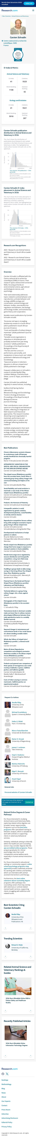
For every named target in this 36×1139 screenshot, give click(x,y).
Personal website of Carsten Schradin (18, 792)
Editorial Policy (7, 1122)
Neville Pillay (16, 703)
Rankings (5, 1080)
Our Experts (6, 1101)
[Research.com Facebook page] (3, 1074)
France (6, 45)
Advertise (5, 1114)
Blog (3, 1089)
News (4, 1093)
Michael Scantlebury (19, 712)
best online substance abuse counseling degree (17, 879)
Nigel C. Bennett (18, 771)
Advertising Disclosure (10, 1118)
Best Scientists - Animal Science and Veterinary (16, 16)
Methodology (6, 1084)
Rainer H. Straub (18, 739)
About (4, 1097)
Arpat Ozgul (16, 779)
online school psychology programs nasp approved (18, 866)
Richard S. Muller (17, 945)
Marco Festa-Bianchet (20, 731)
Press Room (6, 1110)
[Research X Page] (7, 1074)
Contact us (29, 802)
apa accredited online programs (15, 848)
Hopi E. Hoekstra (18, 755)
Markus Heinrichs (18, 764)
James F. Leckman (18, 747)
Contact (4, 1105)
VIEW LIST (29, 3)
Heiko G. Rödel (17, 721)
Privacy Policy (7, 1127)
